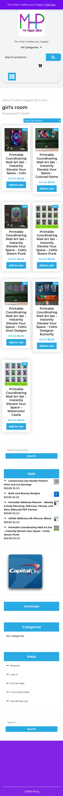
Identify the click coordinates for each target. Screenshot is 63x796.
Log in (14, 674)
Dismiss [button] (50, 4)
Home (6, 100)
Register (15, 665)
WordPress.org (19, 701)
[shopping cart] (41, 66)
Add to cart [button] (16, 184)
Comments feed (19, 692)
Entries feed (17, 683)
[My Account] (20, 66)
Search (53, 57)
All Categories (29, 47)
